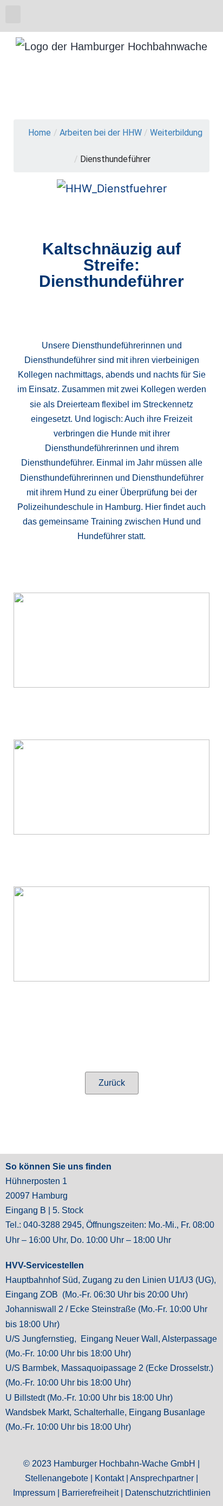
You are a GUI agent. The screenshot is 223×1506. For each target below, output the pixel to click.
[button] (13, 14)
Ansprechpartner (162, 1478)
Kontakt (109, 1478)
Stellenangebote (56, 1478)
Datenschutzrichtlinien (168, 1492)
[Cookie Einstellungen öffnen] (19, 1491)
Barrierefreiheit (90, 1492)
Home (39, 132)
